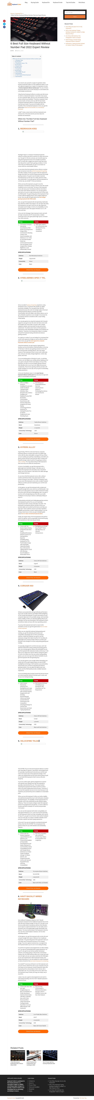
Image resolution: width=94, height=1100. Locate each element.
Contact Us (32, 1081)
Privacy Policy (32, 1085)
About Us (31, 1083)
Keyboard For (46, 2)
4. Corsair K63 (18, 69)
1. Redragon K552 (19, 60)
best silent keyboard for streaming (39, 961)
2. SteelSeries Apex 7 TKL (21, 63)
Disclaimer (31, 1089)
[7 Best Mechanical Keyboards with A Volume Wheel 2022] (18, 1055)
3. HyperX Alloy (18, 66)
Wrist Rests (82, 2)
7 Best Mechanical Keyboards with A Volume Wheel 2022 (17, 1063)
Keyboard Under (57, 2)
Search (75, 16)
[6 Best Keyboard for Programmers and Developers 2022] (34, 1055)
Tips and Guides (70, 2)
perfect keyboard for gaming (39, 171)
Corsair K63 (26, 586)
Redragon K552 (28, 129)
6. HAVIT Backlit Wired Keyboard (23, 74)
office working (21, 461)
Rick (13, 50)
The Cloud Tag (82, 1098)
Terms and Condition (34, 1087)
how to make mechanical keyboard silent (32, 513)
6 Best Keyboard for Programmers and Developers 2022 (31, 1063)
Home (30, 1091)
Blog (26, 2)
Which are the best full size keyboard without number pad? (27, 58)
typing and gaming (31, 305)
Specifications (18, 61)
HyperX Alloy (27, 447)
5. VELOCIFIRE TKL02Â (20, 72)
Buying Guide (35, 2)
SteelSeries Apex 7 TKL (32, 278)
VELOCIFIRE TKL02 (29, 741)
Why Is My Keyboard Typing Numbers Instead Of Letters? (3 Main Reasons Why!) (75, 32)
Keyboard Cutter (11, 1098)
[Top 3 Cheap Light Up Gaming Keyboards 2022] (50, 1055)
